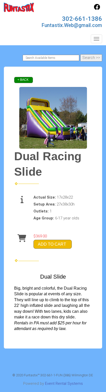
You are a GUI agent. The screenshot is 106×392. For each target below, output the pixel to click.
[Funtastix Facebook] (97, 8)
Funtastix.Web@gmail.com (72, 25)
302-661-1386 (82, 18)
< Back (23, 80)
